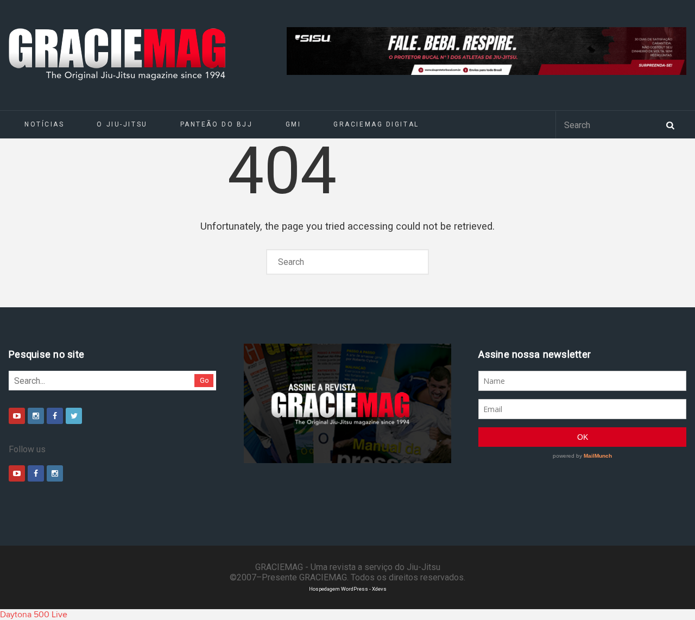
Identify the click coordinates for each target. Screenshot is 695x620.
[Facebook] (55, 416)
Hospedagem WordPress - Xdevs (348, 589)
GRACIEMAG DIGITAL (376, 124)
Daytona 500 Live (33, 614)
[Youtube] (17, 416)
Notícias (44, 124)
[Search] (670, 124)
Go (204, 380)
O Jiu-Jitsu (122, 124)
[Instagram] (36, 416)
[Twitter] (74, 416)
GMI (293, 124)
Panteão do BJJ (216, 124)
